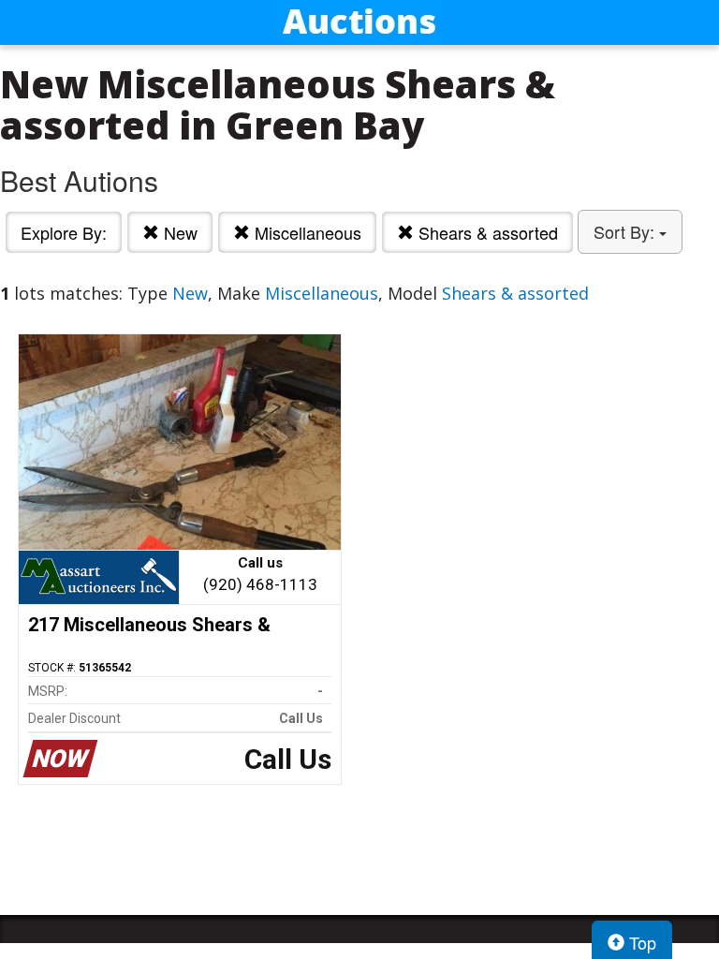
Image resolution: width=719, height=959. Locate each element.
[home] (359, 22)
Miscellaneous (305, 232)
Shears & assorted (486, 232)
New (178, 232)
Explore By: (64, 232)
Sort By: (626, 231)
